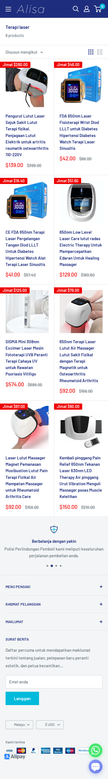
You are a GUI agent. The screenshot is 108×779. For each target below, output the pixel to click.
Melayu (19, 724)
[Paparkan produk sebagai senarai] (99, 51)
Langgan (22, 698)
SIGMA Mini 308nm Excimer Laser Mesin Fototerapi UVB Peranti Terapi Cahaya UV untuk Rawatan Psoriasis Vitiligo (27, 357)
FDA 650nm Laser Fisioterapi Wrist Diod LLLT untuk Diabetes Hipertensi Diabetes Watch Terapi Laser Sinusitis (79, 132)
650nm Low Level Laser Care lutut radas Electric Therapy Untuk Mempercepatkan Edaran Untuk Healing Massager (81, 248)
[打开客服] (95, 766)
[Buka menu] (8, 9)
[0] (97, 9)
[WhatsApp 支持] (95, 750)
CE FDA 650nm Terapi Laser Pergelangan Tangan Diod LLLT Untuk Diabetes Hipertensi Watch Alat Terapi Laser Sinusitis (26, 248)
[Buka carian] (76, 9)
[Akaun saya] (86, 9)
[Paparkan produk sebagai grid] (90, 51)
